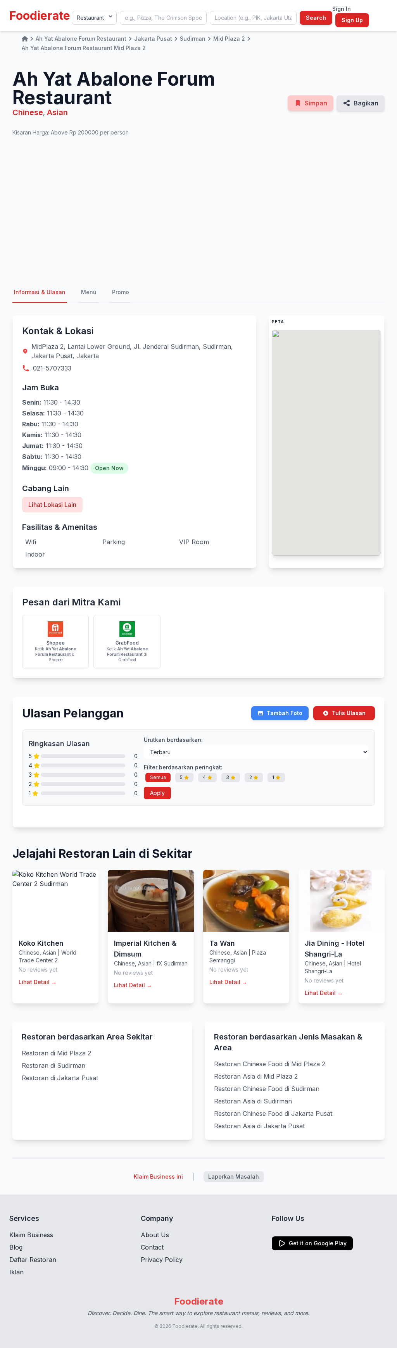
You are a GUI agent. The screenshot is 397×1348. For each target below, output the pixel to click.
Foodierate (39, 15)
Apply (157, 792)
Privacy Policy (162, 1260)
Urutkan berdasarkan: (173, 739)
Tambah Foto (284, 713)
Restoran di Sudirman (53, 1065)
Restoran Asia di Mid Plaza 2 (256, 1076)
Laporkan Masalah (233, 1176)
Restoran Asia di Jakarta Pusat (259, 1126)
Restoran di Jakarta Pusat (60, 1078)
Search (316, 17)
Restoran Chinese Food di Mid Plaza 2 (269, 1064)
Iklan (16, 1272)
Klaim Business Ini (158, 1176)
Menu (89, 292)
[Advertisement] (198, 209)
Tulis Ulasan (349, 713)
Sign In (341, 8)
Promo (120, 292)
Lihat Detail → (38, 982)
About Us (155, 1235)
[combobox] (163, 18)
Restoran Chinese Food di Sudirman (266, 1089)
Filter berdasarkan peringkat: (183, 767)
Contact (152, 1247)
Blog (15, 1247)
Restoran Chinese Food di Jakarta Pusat (273, 1113)
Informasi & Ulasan (40, 292)
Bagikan (366, 103)
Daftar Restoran (32, 1260)
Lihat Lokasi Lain (52, 505)
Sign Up (352, 20)
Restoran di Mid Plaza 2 (56, 1053)
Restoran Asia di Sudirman (253, 1101)
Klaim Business (31, 1235)
